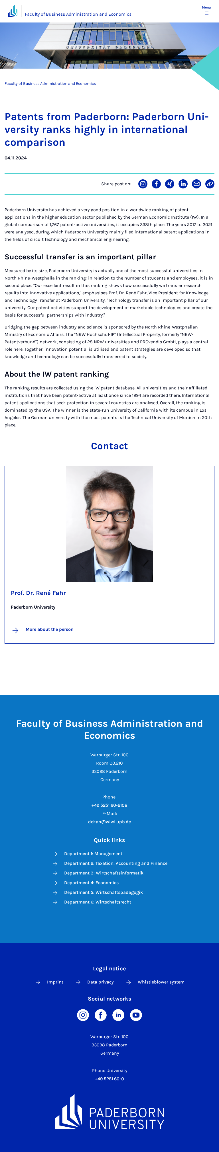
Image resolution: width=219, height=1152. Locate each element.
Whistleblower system (161, 982)
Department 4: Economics (91, 882)
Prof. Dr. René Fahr (38, 593)
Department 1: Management (93, 853)
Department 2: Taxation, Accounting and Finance (115, 863)
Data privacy (100, 982)
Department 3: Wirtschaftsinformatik (103, 873)
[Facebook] (101, 1014)
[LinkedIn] (118, 1014)
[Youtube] (136, 1014)
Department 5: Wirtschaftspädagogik (103, 892)
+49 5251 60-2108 (109, 805)
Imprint (55, 982)
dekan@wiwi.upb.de (109, 821)
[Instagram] (83, 1014)
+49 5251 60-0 (109, 1078)
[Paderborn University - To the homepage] (12, 11)
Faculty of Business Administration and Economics (78, 14)
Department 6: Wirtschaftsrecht (97, 902)
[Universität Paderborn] (109, 1112)
